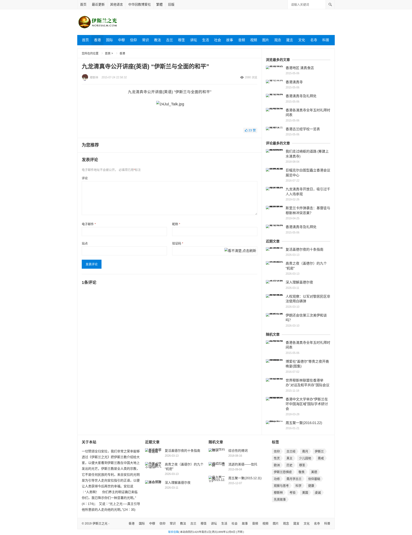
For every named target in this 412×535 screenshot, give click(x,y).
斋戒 (321, 458)
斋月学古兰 (293, 478)
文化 (301, 40)
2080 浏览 (251, 77)
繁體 (159, 4)
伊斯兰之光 (100, 523)
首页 (83, 4)
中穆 (121, 40)
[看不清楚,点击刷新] (240, 251)
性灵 (277, 458)
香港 (97, 40)
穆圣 (181, 40)
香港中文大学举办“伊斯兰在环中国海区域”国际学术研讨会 (307, 404)
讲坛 (193, 40)
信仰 (133, 40)
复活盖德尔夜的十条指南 (304, 249)
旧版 (171, 4)
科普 (325, 40)
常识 (145, 40)
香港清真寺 (294, 82)
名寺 (313, 40)
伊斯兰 (319, 451)
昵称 (176, 224)
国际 (109, 40)
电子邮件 (89, 224)
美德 (314, 472)
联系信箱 (173, 531)
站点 (85, 243)
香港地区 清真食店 (300, 68)
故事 (229, 40)
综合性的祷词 (238, 450)
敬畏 (301, 472)
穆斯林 (94, 77)
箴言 (289, 40)
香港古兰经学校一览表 (303, 129)
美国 (305, 492)
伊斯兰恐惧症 (283, 472)
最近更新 (98, 4)
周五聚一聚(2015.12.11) (245, 478)
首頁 (108, 53)
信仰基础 (314, 478)
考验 (292, 492)
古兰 (169, 40)
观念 (277, 40)
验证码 (177, 243)
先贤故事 (280, 499)
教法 (157, 40)
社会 (217, 40)
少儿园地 (305, 458)
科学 (298, 485)
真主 (289, 458)
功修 (277, 478)
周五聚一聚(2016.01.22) (304, 423)
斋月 (305, 451)
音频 (241, 40)
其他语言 (116, 4)
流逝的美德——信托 (242, 464)
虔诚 (318, 492)
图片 (265, 40)
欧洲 (277, 465)
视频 (253, 40)
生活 (205, 40)
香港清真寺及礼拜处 (301, 96)
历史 (289, 465)
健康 (311, 485)
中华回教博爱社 (139, 4)
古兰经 (290, 451)
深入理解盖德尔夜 (299, 282)
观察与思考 (281, 485)
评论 (85, 178)
